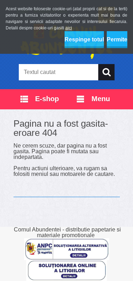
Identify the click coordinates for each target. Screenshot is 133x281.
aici (68, 27)
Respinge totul (84, 39)
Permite (117, 39)
